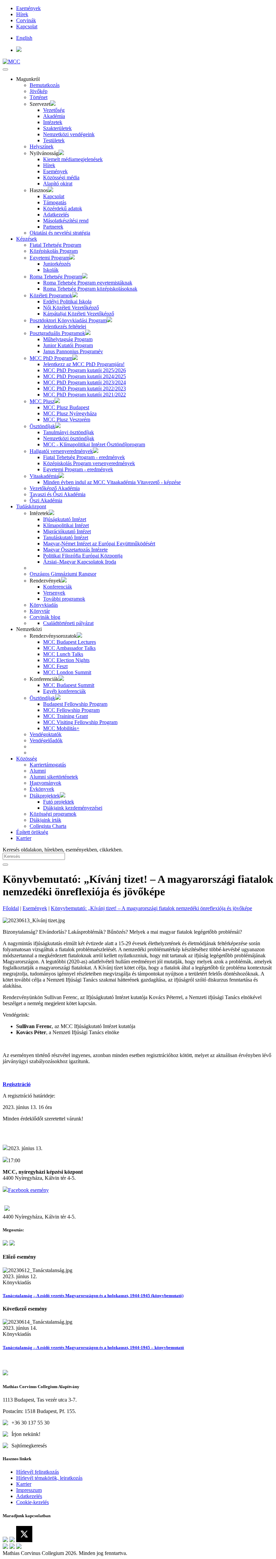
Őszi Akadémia (46, 500)
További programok (64, 599)
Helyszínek (42, 146)
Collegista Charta (48, 826)
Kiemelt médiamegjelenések (73, 159)
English (24, 38)
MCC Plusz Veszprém (66, 419)
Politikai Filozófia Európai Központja (83, 556)
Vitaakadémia (44, 476)
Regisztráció (17, 1084)
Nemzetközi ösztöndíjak (68, 438)
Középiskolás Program (54, 251)
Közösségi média (61, 177)
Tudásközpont (31, 506)
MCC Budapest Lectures (69, 642)
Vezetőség (54, 110)
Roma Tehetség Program (56, 276)
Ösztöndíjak (42, 426)
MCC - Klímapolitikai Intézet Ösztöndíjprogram (94, 444)
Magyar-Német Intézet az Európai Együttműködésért (99, 543)
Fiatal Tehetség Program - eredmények (84, 457)
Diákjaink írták (45, 820)
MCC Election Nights (66, 660)
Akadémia (54, 116)
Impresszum (29, 1490)
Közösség (26, 758)
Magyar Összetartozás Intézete (75, 549)
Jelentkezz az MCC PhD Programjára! (84, 364)
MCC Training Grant (65, 716)
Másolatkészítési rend (66, 220)
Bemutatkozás (45, 85)
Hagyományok (45, 783)
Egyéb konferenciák (64, 691)
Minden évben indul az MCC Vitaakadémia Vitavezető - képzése (112, 482)
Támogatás (54, 202)
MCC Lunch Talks (63, 654)
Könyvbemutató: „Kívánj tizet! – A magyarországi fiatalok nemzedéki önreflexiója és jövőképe (151, 908)
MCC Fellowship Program (71, 710)
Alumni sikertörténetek (54, 777)
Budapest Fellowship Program (75, 704)
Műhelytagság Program (68, 339)
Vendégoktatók (46, 734)
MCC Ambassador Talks (69, 648)
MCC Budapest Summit (68, 685)
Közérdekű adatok (62, 208)
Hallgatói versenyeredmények (61, 451)
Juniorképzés (57, 264)
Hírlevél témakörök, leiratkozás (49, 1478)
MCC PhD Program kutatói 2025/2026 (84, 370)
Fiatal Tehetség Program (55, 245)
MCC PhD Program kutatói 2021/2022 (84, 394)
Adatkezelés (56, 214)
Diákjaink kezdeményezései (72, 808)
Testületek (54, 140)
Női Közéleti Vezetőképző (71, 307)
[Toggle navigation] (5, 69)
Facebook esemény (28, 1190)
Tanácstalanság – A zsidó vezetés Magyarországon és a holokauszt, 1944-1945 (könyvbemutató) (93, 1295)
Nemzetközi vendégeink (69, 134)
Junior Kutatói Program (68, 345)
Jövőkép (38, 91)
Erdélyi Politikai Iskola (67, 301)
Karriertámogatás (48, 765)
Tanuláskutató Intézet (65, 537)
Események (28, 8)
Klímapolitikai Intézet (66, 525)
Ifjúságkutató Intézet (64, 519)
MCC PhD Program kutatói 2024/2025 (84, 376)
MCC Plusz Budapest (66, 407)
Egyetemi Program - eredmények (78, 469)
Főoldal (11, 908)
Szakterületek (57, 128)
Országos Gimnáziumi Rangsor (63, 574)
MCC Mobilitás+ (61, 728)
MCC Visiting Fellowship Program (80, 722)
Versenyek (54, 593)
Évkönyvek (42, 789)
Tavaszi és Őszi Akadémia (57, 494)
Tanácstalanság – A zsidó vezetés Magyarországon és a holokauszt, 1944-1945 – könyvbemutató (93, 1347)
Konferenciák (57, 587)
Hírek (22, 14)
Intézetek (52, 122)
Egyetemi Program (49, 258)
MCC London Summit (67, 672)
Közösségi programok (53, 814)
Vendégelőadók (46, 740)
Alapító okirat (57, 183)
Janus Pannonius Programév (73, 351)
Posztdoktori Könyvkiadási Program (68, 320)
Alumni (38, 771)
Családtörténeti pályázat (68, 623)
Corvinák (26, 20)
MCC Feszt (55, 666)
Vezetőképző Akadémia (55, 488)
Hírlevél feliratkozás (37, 1472)
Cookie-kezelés (32, 1502)
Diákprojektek (45, 796)
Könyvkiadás (44, 605)
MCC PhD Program (51, 358)
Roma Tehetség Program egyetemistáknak (87, 283)
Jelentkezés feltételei (64, 326)
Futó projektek (58, 802)
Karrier (23, 838)
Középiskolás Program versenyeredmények (89, 463)
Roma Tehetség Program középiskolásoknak (90, 289)
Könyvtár (40, 611)
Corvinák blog (45, 617)
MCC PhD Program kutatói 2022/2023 (84, 388)
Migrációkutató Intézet (67, 531)
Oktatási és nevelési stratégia (60, 233)
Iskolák (51, 270)
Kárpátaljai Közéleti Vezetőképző (78, 314)
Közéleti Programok (51, 295)
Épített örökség (32, 832)
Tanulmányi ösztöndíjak (68, 432)
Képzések (26, 239)
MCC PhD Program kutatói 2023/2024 (84, 382)
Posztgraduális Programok (57, 333)
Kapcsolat (26, 26)
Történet (38, 97)
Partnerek (53, 227)
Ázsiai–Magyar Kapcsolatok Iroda (79, 562)
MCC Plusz (42, 401)
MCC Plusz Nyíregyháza (70, 413)
